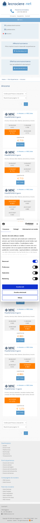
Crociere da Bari (7, 465)
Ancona (21, 113)
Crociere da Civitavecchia (10, 469)
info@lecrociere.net (8, 514)
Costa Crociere (7, 482)
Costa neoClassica (8, 493)
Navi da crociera (7, 487)
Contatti (27, 16)
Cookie (15, 520)
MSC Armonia (6, 499)
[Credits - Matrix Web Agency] (31, 520)
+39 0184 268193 (7, 512)
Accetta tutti (20, 287)
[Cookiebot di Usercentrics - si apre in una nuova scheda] (25, 224)
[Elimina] (3, 33)
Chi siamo (13, 16)
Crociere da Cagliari (8, 467)
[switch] (35, 267)
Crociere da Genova (8, 473)
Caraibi (5, 445)
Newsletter (20, 16)
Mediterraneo (6, 449)
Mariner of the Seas (8, 497)
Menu (21, 20)
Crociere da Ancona (8, 463)
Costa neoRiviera (7, 495)
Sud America (6, 454)
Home (4, 79)
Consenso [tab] (6, 229)
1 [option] (21, 104)
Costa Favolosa (7, 491)
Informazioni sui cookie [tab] (30, 229)
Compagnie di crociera (10, 478)
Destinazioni (6, 443)
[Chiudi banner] (37, 224)
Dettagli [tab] (16, 229)
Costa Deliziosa (7, 489)
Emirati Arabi (6, 447)
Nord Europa (6, 452)
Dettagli (20, 144)
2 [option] (25, 104)
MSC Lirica (29, 113)
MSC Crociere (6, 480)
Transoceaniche (7, 456)
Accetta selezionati (20, 292)
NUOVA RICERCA (21, 68)
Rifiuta (20, 298)
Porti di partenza (13, 79)
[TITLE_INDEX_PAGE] (16, 5)
